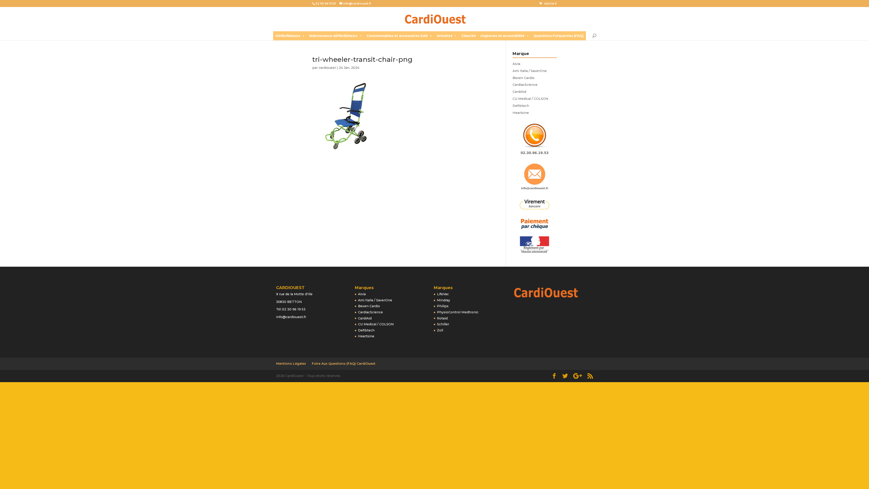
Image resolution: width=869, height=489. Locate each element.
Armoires (444, 36)
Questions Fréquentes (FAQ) (559, 36)
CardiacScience (525, 85)
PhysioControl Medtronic (457, 312)
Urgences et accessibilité (502, 36)
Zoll (440, 330)
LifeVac (443, 294)
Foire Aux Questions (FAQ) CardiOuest (343, 364)
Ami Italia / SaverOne (530, 71)
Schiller (443, 324)
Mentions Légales (291, 364)
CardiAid (519, 92)
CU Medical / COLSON (530, 99)
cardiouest (327, 68)
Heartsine (521, 113)
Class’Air (468, 36)
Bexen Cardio (524, 78)
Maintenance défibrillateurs (333, 36)
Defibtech (521, 106)
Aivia (516, 64)
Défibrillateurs (287, 36)
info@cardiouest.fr (291, 317)
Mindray (443, 300)
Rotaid (442, 318)
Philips (443, 306)
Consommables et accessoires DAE (397, 36)
